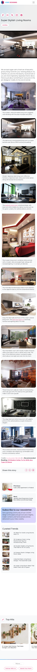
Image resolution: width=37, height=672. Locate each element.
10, (20, 458)
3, (9, 458)
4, (11, 458)
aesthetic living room (11, 205)
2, (8, 458)
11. (23, 458)
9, (18, 458)
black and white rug (18, 319)
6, (13, 458)
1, (6, 458)
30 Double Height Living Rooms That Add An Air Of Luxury (24, 546)
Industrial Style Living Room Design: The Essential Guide (22, 559)
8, (16, 458)
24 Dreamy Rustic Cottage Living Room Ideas (24, 553)
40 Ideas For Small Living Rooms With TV (24, 533)
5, (12, 458)
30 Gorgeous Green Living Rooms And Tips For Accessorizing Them (22, 541)
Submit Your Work (25, 668)
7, (15, 458)
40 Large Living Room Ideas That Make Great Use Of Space (24, 566)
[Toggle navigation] (33, 2)
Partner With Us (11, 668)
